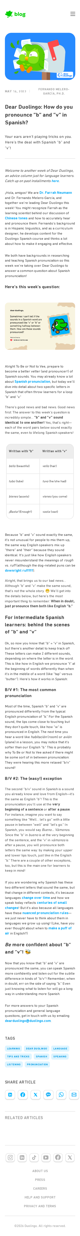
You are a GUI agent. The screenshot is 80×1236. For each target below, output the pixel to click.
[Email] (74, 1094)
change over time (36, 897)
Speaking (60, 1056)
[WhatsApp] (61, 1094)
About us (40, 1171)
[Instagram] (10, 1157)
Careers (40, 1189)
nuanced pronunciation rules (45, 913)
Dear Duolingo (36, 1048)
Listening (14, 1064)
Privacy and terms (40, 1206)
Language (60, 1048)
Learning (13, 1048)
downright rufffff (19, 570)
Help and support (40, 1197)
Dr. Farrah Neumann (55, 192)
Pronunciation (37, 1064)
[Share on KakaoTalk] (48, 1094)
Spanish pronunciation (32, 381)
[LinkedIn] (10, 1094)
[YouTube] (46, 1157)
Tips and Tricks (18, 1056)
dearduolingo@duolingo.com (28, 1021)
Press (40, 1180)
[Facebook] (23, 1094)
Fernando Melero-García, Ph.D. (54, 91)
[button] (72, 14)
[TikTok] (34, 1157)
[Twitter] (36, 1094)
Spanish (41, 1056)
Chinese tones (16, 218)
